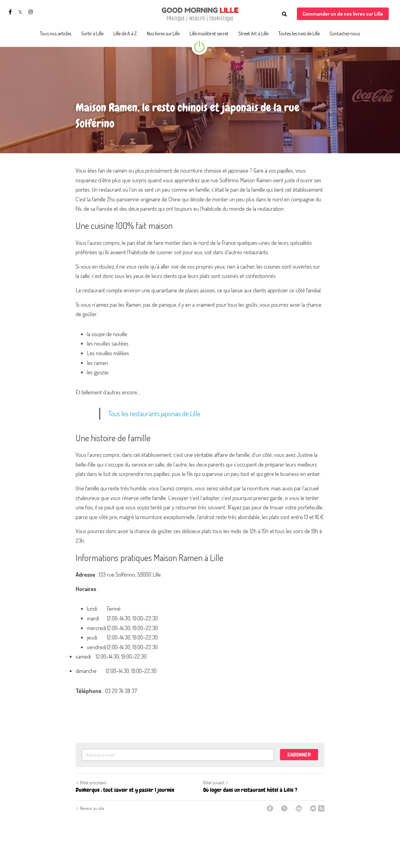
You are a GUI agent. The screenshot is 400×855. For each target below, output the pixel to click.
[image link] (200, 13)
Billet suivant (213, 782)
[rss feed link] (321, 808)
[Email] (313, 808)
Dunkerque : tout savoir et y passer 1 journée (125, 790)
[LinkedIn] (299, 808)
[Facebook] (270, 808)
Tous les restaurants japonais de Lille (154, 413)
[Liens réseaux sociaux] (10, 11)
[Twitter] (284, 808)
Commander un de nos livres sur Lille (342, 14)
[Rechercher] (284, 14)
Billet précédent (93, 782)
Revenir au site (92, 808)
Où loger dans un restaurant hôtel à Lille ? (250, 790)
